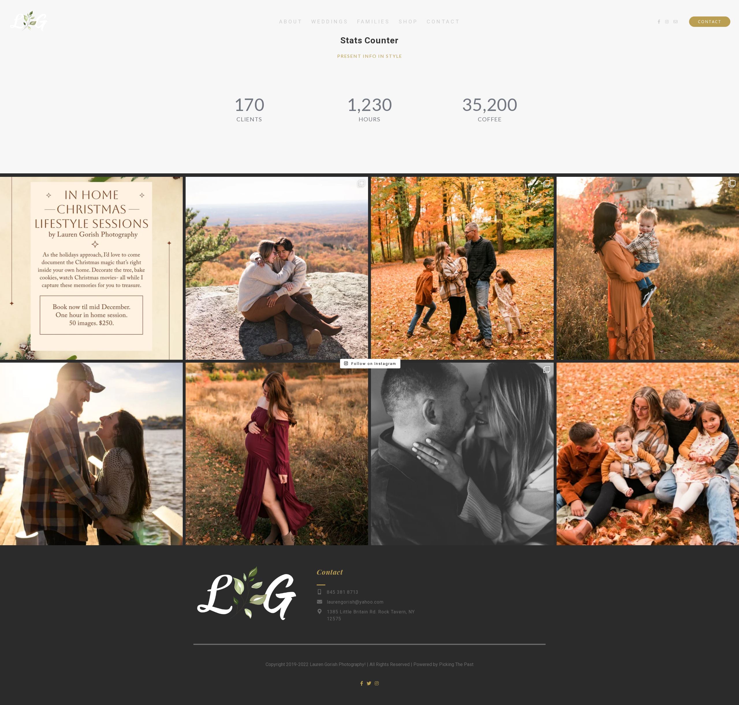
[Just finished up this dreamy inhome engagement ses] (462, 454)
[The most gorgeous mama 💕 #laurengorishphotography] (277, 454)
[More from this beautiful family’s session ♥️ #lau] (462, 268)
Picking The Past (456, 664)
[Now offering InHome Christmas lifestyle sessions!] (91, 268)
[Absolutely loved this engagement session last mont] (91, 454)
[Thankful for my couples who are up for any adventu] (277, 268)
